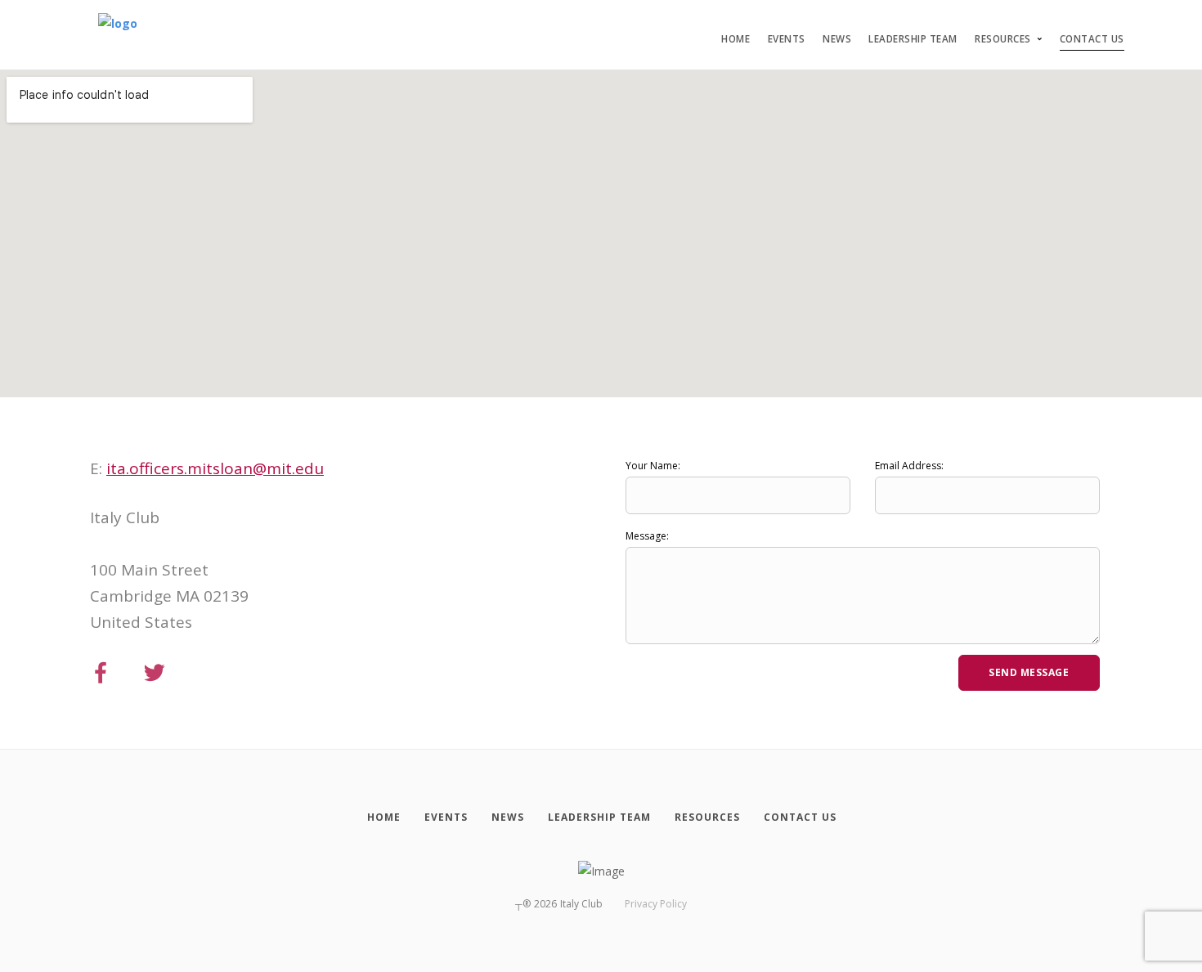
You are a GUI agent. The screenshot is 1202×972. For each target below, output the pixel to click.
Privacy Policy (656, 904)
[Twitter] (154, 673)
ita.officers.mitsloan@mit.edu (215, 468)
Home (735, 39)
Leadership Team (913, 39)
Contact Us (1092, 39)
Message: (647, 536)
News (837, 39)
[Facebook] (100, 673)
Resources (1003, 39)
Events (786, 39)
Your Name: (653, 466)
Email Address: (909, 466)
